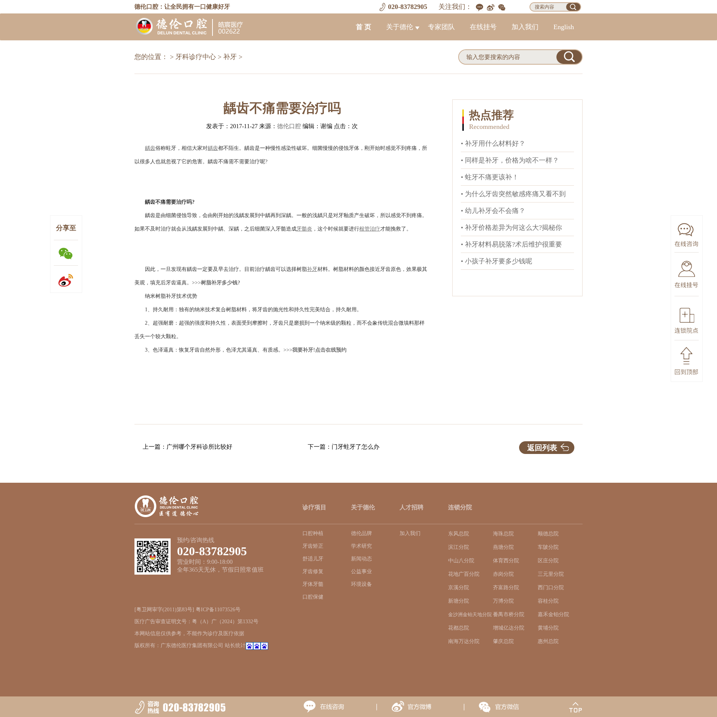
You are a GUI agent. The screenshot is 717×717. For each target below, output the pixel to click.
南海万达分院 (463, 641)
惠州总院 (548, 641)
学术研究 (361, 546)
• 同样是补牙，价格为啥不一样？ (510, 160)
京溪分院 (458, 587)
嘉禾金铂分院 (553, 614)
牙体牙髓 (312, 584)
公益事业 (361, 571)
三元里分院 (551, 574)
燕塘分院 (503, 547)
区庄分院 (548, 560)
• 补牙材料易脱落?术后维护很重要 (511, 244)
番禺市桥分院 (508, 614)
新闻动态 (361, 559)
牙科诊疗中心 (196, 57)
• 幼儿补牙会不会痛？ (493, 210)
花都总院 (458, 628)
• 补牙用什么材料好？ (493, 143)
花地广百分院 (463, 574)
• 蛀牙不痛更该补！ (490, 177)
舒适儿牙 (312, 559)
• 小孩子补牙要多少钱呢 (496, 261)
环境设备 (361, 584)
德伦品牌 (361, 533)
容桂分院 (548, 601)
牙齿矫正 (312, 546)
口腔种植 (312, 533)
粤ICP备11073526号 (218, 609)
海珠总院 (503, 534)
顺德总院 (548, 534)
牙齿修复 (312, 571)
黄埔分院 (548, 628)
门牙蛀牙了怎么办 (355, 447)
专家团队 (441, 27)
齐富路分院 (506, 587)
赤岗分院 (503, 574)
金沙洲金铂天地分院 (470, 614)
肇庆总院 (503, 641)
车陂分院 (548, 547)
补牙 (230, 57)
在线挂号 (483, 27)
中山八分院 (461, 560)
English (563, 27)
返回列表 (542, 448)
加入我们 (525, 27)
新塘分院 (458, 601)
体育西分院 (506, 560)
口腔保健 (312, 597)
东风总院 (458, 534)
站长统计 (235, 645)
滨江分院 (458, 547)
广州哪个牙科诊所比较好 (199, 447)
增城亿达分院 (508, 628)
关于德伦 (399, 27)
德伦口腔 (289, 126)
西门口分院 (551, 587)
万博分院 (503, 601)
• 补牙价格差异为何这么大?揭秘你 (511, 227)
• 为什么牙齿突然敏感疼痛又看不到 (513, 194)
